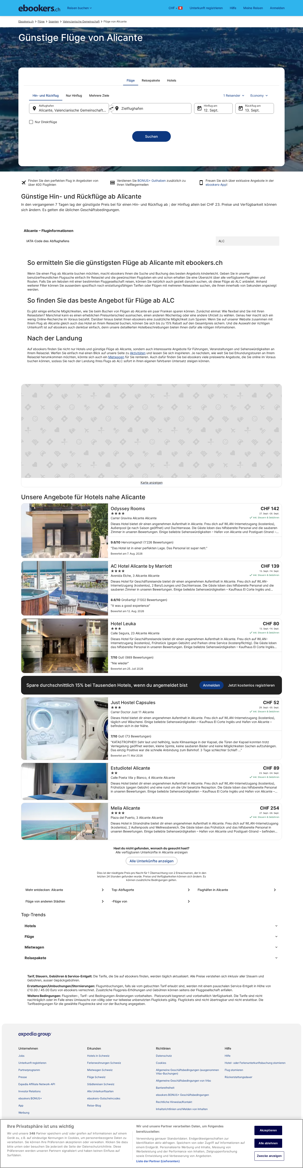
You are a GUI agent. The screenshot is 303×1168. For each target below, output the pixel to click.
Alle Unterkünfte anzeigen (152, 861)
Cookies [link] (161, 1062)
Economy (257, 95)
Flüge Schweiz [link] (96, 1077)
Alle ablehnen (268, 1143)
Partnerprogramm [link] (29, 1070)
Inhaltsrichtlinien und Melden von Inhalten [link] (182, 1109)
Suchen (151, 136)
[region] (151, 1143)
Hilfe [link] (227, 1055)
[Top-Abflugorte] (151, 889)
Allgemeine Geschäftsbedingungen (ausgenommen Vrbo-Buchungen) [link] (187, 1071)
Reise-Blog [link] (94, 1105)
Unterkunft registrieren (206, 8)
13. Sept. (252, 110)
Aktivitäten (138, 353)
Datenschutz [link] (164, 1055)
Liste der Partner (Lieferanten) (158, 1161)
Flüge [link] (41, 21)
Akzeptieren (268, 1130)
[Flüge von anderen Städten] (65, 901)
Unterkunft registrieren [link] (32, 1062)
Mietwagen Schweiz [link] (100, 1070)
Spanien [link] (54, 21)
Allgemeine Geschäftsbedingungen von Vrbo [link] (183, 1080)
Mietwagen (116, 357)
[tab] (130, 80)
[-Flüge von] (151, 901)
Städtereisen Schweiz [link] (100, 1084)
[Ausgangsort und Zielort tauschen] (111, 108)
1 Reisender (231, 95)
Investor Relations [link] (29, 1091)
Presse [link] (22, 1077)
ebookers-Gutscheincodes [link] (103, 1098)
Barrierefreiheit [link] (165, 1087)
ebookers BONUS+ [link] (30, 1098)
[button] (151, 926)
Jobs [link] (21, 1055)
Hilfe (233, 8)
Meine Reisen (253, 8)
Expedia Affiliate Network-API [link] (36, 1084)
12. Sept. (211, 110)
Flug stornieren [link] (234, 1070)
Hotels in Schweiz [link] (98, 1055)
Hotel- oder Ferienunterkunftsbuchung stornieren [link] (255, 1062)
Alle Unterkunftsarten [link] (100, 1091)
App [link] (20, 1105)
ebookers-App (216, 184)
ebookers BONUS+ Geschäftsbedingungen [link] (182, 1094)
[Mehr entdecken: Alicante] (65, 889)
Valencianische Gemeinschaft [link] (81, 21)
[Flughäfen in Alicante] (237, 889)
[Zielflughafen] (151, 108)
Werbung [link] (23, 1112)
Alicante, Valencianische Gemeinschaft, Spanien (74, 110)
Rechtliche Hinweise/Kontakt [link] (174, 1102)
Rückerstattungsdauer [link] (238, 1077)
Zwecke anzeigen (269, 1156)
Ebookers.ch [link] (26, 21)
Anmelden (277, 8)
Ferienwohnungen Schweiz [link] (104, 1062)
